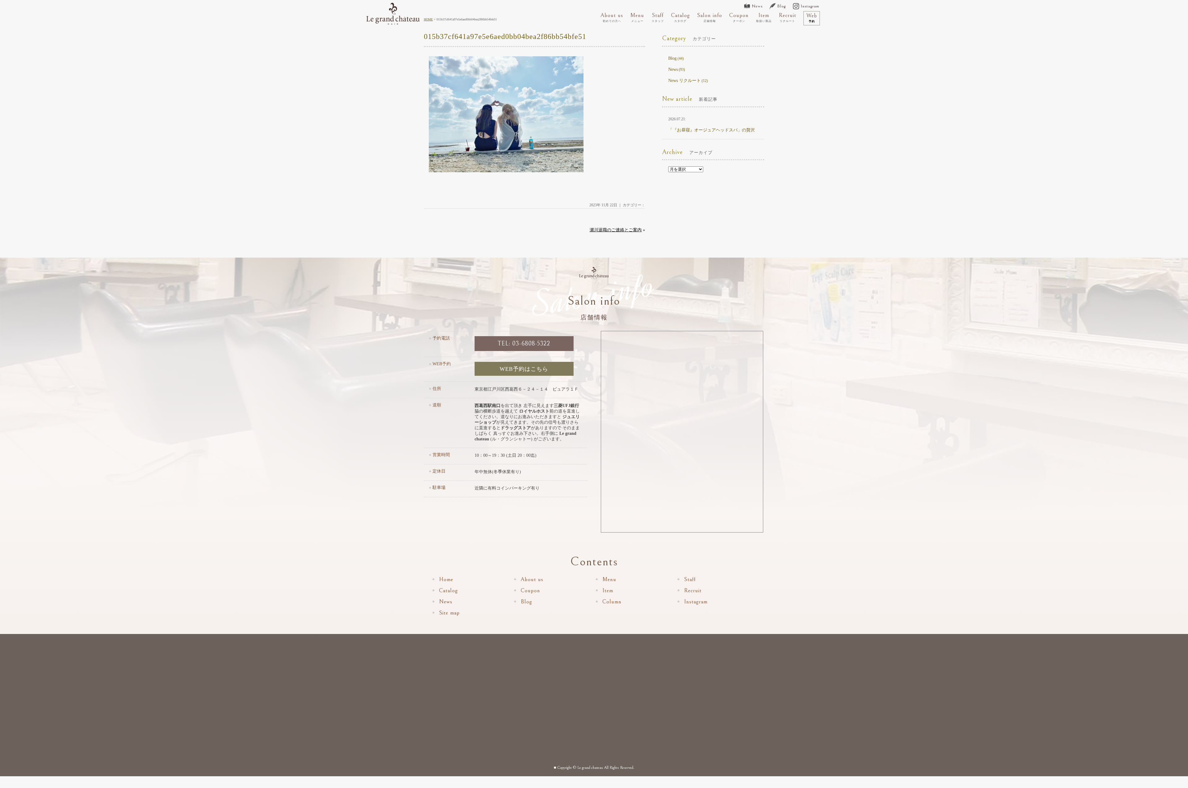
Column (612, 601)
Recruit (787, 17)
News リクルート (684, 80)
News (757, 6)
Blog (781, 6)
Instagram (810, 6)
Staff (658, 17)
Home (446, 579)
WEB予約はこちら (524, 369)
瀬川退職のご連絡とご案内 (616, 230)
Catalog (680, 17)
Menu (637, 17)
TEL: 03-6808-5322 (524, 343)
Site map (449, 613)
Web (811, 17)
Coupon (739, 17)
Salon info (709, 17)
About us (611, 17)
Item (764, 17)
